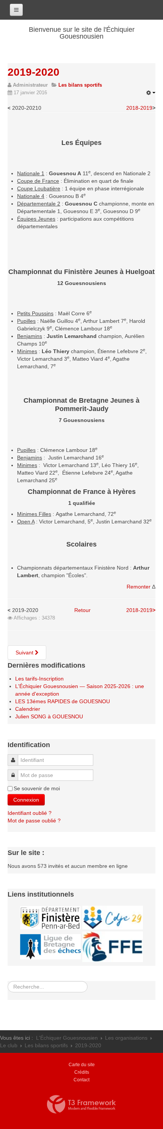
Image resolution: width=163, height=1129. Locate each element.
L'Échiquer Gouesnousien (67, 1038)
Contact (81, 1079)
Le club (8, 1045)
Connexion (26, 800)
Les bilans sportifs (46, 1045)
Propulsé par (81, 1104)
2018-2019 (139, 108)
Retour (82, 610)
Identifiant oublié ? (30, 813)
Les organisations (126, 1038)
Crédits (81, 1072)
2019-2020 (34, 72)
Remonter (139, 587)
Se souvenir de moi (37, 788)
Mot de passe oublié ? (34, 821)
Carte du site (82, 1064)
